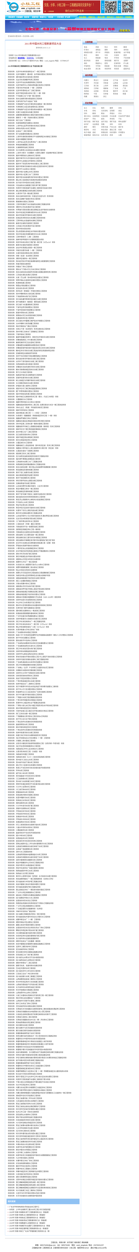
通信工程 (113, 130)
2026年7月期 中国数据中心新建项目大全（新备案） (27, 1223)
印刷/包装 (104, 127)
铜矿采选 (95, 122)
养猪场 (107, 53)
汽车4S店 (113, 127)
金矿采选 (104, 122)
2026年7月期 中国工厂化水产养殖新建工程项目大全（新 (29, 1231)
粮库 (97, 55)
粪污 (85, 55)
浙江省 (96, 86)
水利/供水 (104, 135)
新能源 (98, 58)
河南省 (105, 83)
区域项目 (117, 63)
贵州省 (105, 91)
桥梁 (111, 135)
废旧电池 (87, 61)
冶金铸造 (95, 124)
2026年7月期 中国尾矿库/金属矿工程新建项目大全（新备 (29, 1226)
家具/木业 (95, 135)
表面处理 (104, 132)
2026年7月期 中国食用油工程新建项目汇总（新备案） (28, 1220)
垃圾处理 (104, 116)
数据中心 (99, 63)
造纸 (94, 132)
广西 (124, 88)
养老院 (112, 119)
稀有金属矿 (122, 122)
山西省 (115, 83)
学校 (94, 119)
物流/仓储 (117, 66)
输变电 (86, 130)
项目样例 (108, 69)
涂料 (111, 124)
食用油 (126, 50)
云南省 (96, 91)
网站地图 (85, 1242)
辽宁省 (115, 80)
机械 (120, 130)
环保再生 (87, 66)
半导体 (116, 58)
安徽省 (115, 86)
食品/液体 (87, 69)
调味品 (98, 50)
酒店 (85, 63)
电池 (106, 58)
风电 (120, 108)
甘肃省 (105, 94)
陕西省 (86, 94)
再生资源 (104, 130)
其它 (105, 97)
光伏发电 (104, 111)
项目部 (116, 69)
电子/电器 (87, 132)
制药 (102, 108)
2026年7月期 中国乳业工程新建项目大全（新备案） (27, 1215)
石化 (94, 108)
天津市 (86, 83)
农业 (120, 113)
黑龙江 (96, 80)
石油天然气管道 (124, 116)
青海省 (115, 94)
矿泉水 (86, 50)
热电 (94, 111)
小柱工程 (72, 1248)
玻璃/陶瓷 (87, 135)
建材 (85, 127)
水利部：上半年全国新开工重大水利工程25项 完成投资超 (29, 1210)
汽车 (120, 119)
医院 (106, 63)
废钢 (97, 61)
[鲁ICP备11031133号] (99, 1248)
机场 (120, 124)
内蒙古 (86, 80)
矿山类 (126, 63)
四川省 (125, 91)
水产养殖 (127, 53)
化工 (85, 58)
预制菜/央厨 (88, 53)
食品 (85, 47)
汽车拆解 (127, 58)
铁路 (102, 124)
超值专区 (127, 69)
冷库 (106, 55)
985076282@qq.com (48, 1245)
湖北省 (125, 86)
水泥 (94, 130)
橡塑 (111, 108)
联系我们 (77, 1242)
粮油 (102, 113)
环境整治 (121, 132)
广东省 (115, 88)
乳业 (106, 47)
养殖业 (126, 66)
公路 (120, 135)
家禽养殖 (117, 53)
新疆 (124, 94)
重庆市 (115, 91)
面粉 (106, 50)
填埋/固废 (108, 61)
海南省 (86, 91)
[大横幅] (69, 32)
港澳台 (96, 97)
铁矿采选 (87, 122)
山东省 (125, 83)
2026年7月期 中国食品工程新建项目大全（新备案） (27, 1218)
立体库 (116, 55)
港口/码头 (87, 116)
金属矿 (126, 61)
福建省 (105, 88)
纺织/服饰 (113, 132)
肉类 (97, 47)
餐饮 (94, 127)
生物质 (112, 111)
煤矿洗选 (113, 122)
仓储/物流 (95, 116)
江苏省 (86, 86)
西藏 (85, 97)
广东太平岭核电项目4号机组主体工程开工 (24, 1207)
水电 (85, 111)
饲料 (115, 50)
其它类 (98, 69)
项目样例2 (30, 58)
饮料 (115, 47)
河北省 (96, 83)
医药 (125, 55)
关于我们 (70, 1242)
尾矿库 (116, 61)
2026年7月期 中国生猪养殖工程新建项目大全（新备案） (29, 1229)
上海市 (105, 86)
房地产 (86, 119)
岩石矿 (86, 124)
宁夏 (95, 94)
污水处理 (113, 116)
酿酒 (125, 47)
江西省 (96, 88)
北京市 (125, 80)
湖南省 (86, 88)
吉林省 (105, 80)
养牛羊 (98, 53)
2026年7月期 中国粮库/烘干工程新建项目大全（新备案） (29, 1212)
